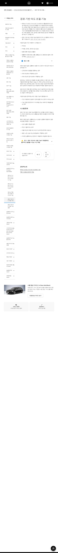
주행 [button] (6, 33)
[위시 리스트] (42, 3)
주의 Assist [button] (9, 159)
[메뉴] (6, 3)
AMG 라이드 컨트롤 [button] (10, 244)
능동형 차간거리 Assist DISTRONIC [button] (9, 170)
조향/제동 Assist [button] (8, 276)
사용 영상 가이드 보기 (35, 295)
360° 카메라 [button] (9, 261)
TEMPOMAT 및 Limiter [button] (10, 163)
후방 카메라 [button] (9, 257)
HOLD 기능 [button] (9, 151)
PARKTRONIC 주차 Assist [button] (10, 265)
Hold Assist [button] (9, 155)
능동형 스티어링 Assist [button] (9, 212)
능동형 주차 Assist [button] (9, 271)
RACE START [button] (9, 249)
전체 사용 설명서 (8, 10)
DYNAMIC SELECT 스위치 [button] (9, 38)
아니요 (46, 154)
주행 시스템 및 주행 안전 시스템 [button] (9, 55)
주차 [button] (6, 51)
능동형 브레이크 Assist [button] (9, 217)
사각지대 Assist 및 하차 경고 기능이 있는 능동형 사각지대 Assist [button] (10, 231)
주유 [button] (6, 47)
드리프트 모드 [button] (9, 253)
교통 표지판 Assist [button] (9, 223)
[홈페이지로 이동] (29, 3)
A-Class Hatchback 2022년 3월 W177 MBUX (23, 10)
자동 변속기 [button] (8, 43)
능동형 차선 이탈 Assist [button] (9, 238)
